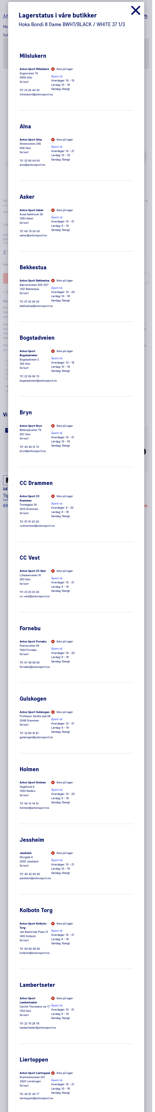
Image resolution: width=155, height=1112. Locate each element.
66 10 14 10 (31, 803)
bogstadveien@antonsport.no (38, 380)
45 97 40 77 (31, 1094)
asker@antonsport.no (33, 235)
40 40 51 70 (31, 446)
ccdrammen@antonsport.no (37, 525)
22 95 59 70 (31, 376)
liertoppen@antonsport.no (36, 1098)
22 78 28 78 (31, 1023)
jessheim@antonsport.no (35, 878)
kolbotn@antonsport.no (35, 952)
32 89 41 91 (31, 733)
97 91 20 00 (31, 521)
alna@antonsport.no (32, 164)
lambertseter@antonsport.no (38, 1027)
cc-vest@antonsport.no (35, 596)
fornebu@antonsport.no (35, 666)
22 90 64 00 (32, 160)
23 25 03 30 (31, 592)
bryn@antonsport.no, (33, 451)
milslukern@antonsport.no (36, 94)
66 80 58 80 (32, 948)
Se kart (24, 81)
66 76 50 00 (32, 231)
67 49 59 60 (32, 662)
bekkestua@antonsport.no (36, 305)
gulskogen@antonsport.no (36, 737)
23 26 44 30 (32, 90)
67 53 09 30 (31, 301)
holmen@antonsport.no (34, 807)
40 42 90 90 (32, 874)
